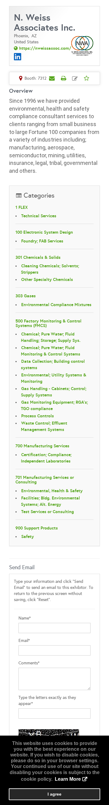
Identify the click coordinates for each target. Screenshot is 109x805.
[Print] (63, 78)
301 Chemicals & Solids (38, 257)
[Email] (52, 78)
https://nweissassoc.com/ (45, 48)
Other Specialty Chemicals (47, 279)
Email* (24, 640)
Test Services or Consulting (47, 511)
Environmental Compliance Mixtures (56, 304)
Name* (24, 618)
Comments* (29, 663)
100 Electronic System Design (44, 232)
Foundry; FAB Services (42, 241)
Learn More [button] (68, 779)
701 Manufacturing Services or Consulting (44, 480)
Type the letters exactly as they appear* (47, 700)
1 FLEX (21, 207)
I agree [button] (54, 794)
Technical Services (38, 216)
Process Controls (37, 416)
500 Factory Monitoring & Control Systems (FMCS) (48, 323)
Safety (27, 536)
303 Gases (25, 296)
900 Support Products (36, 528)
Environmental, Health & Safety (52, 490)
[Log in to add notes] (75, 78)
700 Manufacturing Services (42, 446)
